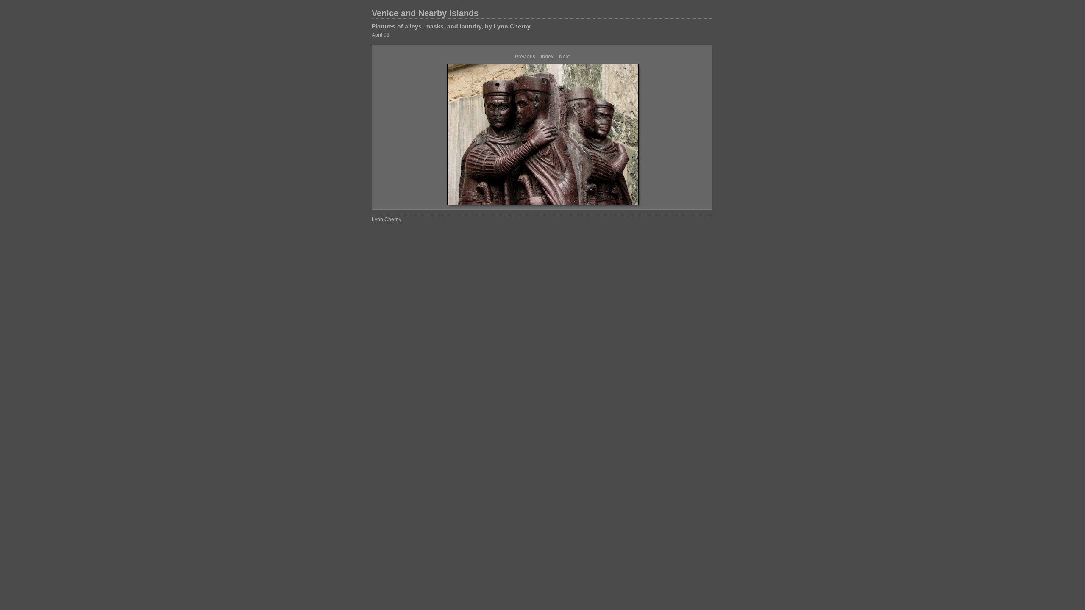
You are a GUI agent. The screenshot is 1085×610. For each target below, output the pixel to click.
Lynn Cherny (386, 219)
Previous (525, 57)
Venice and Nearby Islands (425, 13)
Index (547, 57)
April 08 (380, 35)
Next (564, 57)
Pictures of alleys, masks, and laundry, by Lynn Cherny (451, 26)
